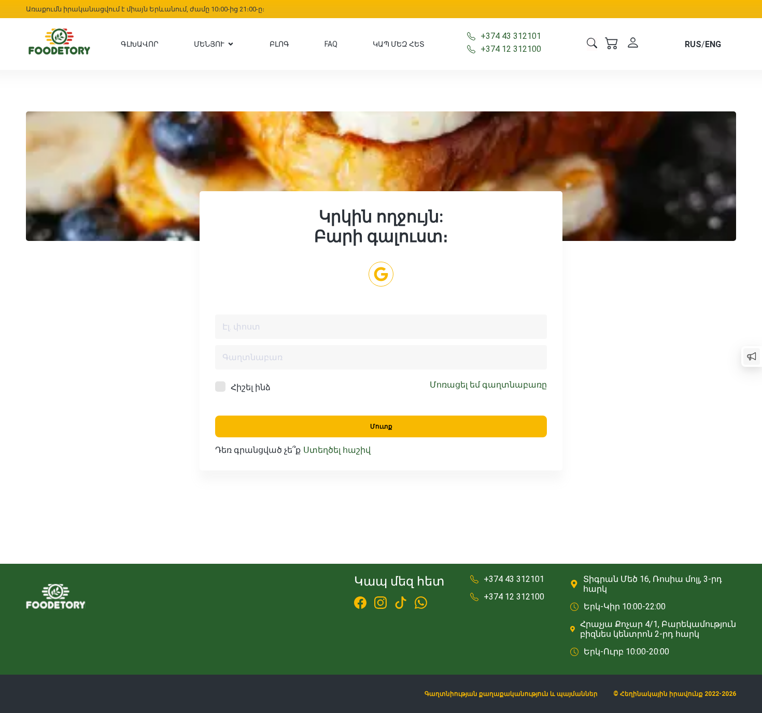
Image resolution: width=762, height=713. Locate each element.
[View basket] (611, 44)
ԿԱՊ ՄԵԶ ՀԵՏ (399, 44)
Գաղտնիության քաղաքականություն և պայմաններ (511, 693)
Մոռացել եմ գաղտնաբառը (488, 385)
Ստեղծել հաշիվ (337, 450)
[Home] (59, 44)
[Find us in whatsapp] (421, 604)
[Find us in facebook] (360, 604)
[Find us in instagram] (380, 604)
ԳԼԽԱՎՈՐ (140, 44)
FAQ (330, 44)
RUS (693, 44)
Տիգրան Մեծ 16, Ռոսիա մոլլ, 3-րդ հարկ (652, 584)
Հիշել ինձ (251, 387)
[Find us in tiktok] (400, 604)
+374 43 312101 (511, 36)
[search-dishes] (592, 44)
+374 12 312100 (511, 49)
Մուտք (381, 426)
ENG (713, 44)
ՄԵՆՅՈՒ (209, 44)
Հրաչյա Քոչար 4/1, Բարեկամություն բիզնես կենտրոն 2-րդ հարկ (658, 629)
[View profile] (633, 44)
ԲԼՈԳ (279, 44)
